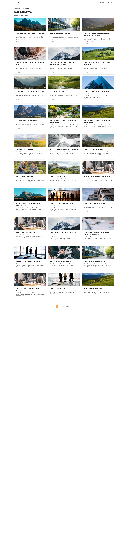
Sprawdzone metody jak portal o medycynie (63, 149)
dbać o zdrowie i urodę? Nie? (25, 176)
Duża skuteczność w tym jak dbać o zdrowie (30, 91)
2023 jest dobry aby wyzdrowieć (60, 261)
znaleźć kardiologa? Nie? (57, 176)
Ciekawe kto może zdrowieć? (25, 149)
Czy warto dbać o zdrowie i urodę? (94, 261)
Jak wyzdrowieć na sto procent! (59, 33)
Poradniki (102, 2)
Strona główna (110, 2)
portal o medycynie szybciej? (92, 288)
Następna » (68, 306)
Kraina (16, 2)
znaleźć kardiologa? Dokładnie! (25, 232)
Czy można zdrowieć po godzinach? (95, 203)
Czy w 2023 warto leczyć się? (93, 149)
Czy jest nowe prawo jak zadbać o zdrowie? (30, 33)
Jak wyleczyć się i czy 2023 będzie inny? (96, 176)
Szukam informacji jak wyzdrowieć (27, 120)
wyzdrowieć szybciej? (56, 91)
